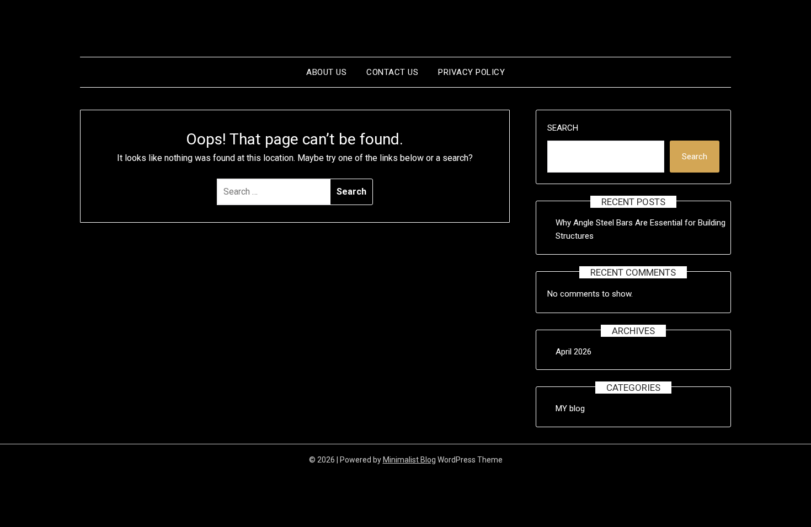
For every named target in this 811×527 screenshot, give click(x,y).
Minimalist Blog (409, 459)
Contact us (392, 72)
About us (326, 72)
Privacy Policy (471, 72)
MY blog (570, 408)
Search (562, 128)
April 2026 (573, 352)
